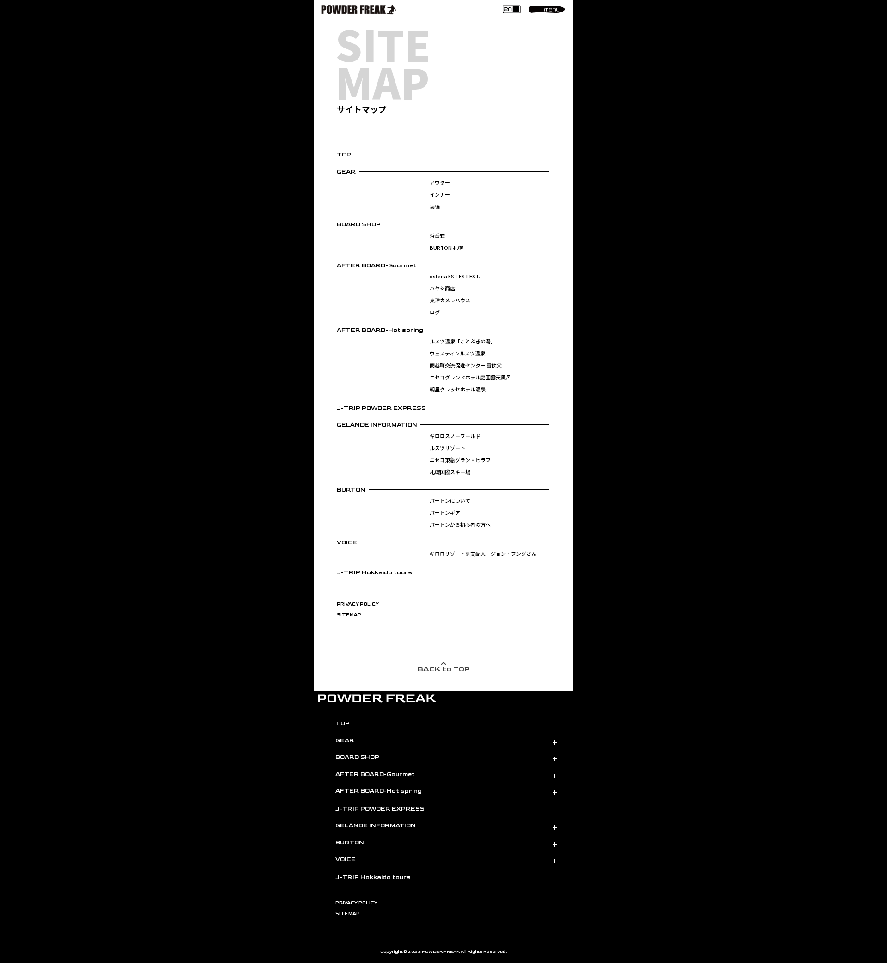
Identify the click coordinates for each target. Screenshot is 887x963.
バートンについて (450, 500)
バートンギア (445, 512)
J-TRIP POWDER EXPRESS (381, 408)
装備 (435, 206)
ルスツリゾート (447, 447)
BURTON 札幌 (446, 247)
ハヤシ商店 (442, 288)
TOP (344, 154)
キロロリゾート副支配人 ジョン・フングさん (483, 553)
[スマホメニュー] (547, 9)
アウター (440, 182)
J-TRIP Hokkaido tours (374, 572)
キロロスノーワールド (455, 435)
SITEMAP (349, 615)
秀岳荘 (437, 235)
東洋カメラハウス (450, 300)
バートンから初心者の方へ (460, 524)
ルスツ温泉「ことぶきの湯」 (463, 341)
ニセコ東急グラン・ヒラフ (460, 459)
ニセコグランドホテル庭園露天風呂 (470, 377)
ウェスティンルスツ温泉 (457, 353)
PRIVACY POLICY (358, 604)
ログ (435, 312)
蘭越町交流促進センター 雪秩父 (466, 365)
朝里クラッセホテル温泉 (458, 389)
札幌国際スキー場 (450, 471)
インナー (440, 194)
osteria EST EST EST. (455, 276)
